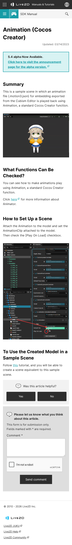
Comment (15, 435)
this (15, 365)
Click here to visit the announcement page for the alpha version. (34, 64)
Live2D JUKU (12, 525)
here (14, 199)
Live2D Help (11, 531)
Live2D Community (15, 537)
